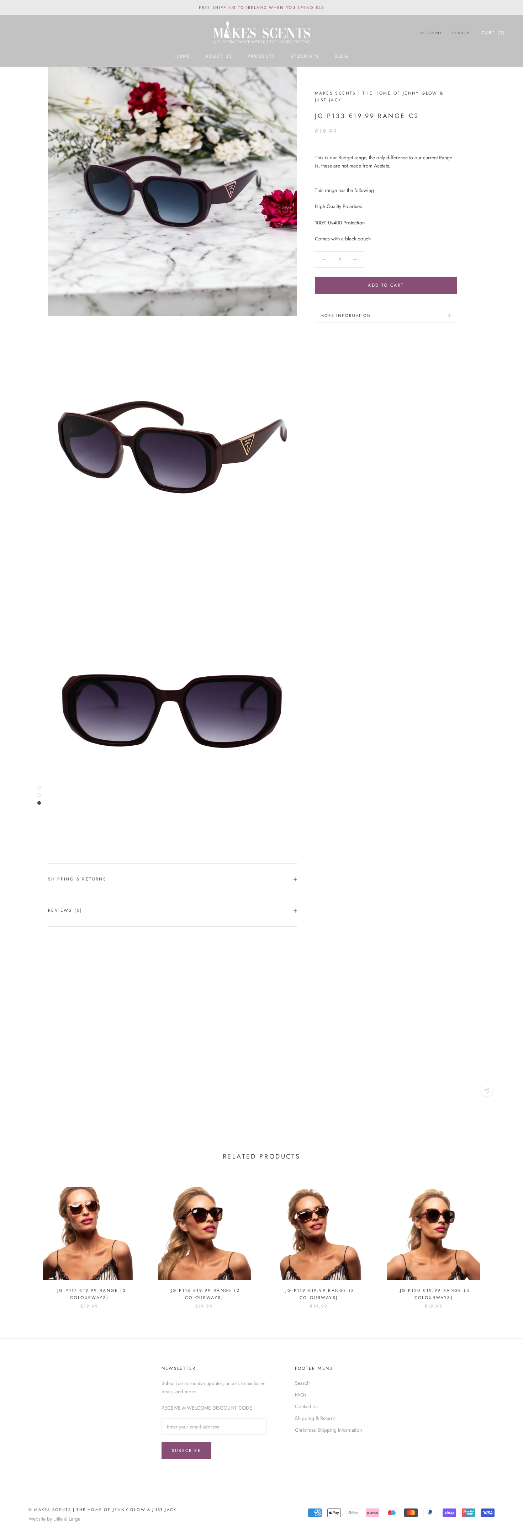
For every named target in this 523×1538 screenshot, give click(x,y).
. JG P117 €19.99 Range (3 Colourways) (89, 1294)
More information (346, 315)
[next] (501, 1240)
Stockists (305, 56)
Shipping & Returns (77, 879)
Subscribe (186, 1450)
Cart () (493, 33)
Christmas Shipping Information (328, 1429)
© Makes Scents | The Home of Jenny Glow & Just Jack (102, 1509)
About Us (218, 56)
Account (431, 33)
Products (262, 56)
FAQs (300, 1394)
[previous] (22, 1240)
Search (461, 33)
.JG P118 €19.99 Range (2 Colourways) (204, 1294)
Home (183, 56)
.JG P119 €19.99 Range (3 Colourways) (319, 1294)
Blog (341, 56)
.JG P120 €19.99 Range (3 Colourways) (433, 1294)
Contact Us (306, 1406)
